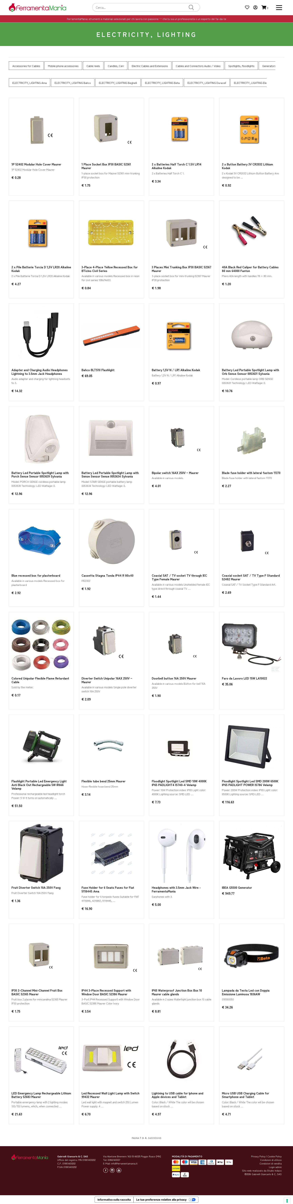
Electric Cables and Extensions (150, 66)
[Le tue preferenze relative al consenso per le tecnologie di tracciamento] (287, 1201)
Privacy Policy (258, 1156)
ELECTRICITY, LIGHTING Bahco (73, 83)
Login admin (275, 1167)
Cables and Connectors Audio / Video (198, 66)
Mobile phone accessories (63, 66)
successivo (154, 1138)
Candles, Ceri (116, 66)
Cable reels (93, 66)
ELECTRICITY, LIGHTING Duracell (207, 83)
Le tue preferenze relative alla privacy (161, 1199)
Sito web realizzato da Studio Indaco (262, 1170)
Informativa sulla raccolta (114, 1199)
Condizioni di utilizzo (271, 1160)
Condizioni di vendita (271, 1163)
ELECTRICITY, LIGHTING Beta (162, 83)
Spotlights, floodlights (241, 66)
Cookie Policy (274, 1156)
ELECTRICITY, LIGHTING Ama (29, 83)
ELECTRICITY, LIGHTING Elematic (253, 83)
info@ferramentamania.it (124, 1163)
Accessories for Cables (26, 66)
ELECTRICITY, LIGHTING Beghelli (118, 83)
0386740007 (114, 1160)
